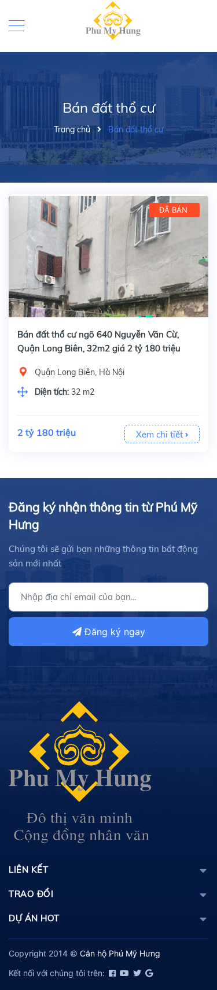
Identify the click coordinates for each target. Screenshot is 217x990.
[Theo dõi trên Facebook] (111, 973)
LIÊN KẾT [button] (28, 869)
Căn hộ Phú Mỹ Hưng (120, 953)
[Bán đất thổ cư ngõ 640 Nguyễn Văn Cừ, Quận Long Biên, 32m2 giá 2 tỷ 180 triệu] (108, 256)
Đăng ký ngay (113, 631)
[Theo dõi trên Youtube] (123, 973)
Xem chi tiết (160, 434)
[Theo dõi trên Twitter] (136, 973)
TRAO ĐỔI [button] (31, 893)
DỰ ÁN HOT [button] (34, 918)
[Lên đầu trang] (179, 929)
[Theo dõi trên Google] (148, 973)
